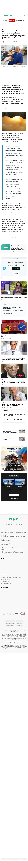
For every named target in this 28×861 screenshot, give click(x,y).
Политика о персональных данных (9, 591)
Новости (6, 23)
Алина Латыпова (8, 41)
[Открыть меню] (2, 15)
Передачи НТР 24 (5, 570)
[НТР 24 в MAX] (6, 524)
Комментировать (13, 258)
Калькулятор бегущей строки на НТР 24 (10, 605)
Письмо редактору (7, 583)
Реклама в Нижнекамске (7, 603)
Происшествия (4, 562)
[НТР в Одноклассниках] (14, 524)
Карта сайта (4, 595)
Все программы (14, 498)
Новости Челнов (19, 623)
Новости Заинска (18, 625)
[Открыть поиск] (22, 16)
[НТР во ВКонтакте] (11, 524)
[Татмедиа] (8, 614)
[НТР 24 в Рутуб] (19, 524)
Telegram (17, 268)
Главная (4, 20)
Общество (3, 560)
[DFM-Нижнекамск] (17, 614)
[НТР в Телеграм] (16, 524)
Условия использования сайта (8, 593)
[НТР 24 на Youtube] (8, 524)
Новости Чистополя (10, 625)
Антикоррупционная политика (8, 601)
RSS (2, 597)
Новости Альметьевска (10, 623)
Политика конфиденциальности (8, 589)
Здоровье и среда (13, 23)
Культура (3, 568)
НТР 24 (2, 23)
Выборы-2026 (20, 20)
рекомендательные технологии (8, 645)
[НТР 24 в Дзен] (21, 524)
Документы (3, 599)
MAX (17, 273)
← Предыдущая (7, 859)
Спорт (2, 564)
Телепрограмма (14, 494)
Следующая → (21, 859)
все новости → (23, 278)
